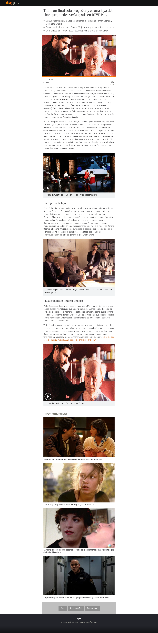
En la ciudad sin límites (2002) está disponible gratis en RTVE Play (77, 30)
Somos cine (92, 608)
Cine (63, 608)
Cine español (75, 608)
